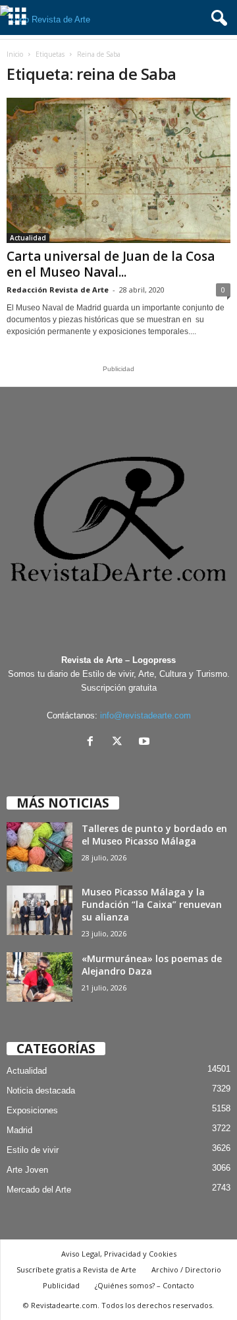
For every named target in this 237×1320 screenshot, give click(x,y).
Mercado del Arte (39, 1190)
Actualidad (28, 237)
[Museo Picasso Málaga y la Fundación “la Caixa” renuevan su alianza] (39, 910)
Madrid (19, 1130)
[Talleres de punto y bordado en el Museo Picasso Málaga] (39, 847)
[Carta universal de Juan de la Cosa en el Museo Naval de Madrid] (118, 170)
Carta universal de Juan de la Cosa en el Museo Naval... (111, 264)
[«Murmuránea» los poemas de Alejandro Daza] (39, 977)
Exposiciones (32, 1110)
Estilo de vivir (33, 1150)
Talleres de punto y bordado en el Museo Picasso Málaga (154, 834)
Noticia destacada (41, 1090)
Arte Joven (27, 1170)
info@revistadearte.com (145, 715)
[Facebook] (93, 742)
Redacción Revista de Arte (58, 290)
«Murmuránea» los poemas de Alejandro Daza (152, 964)
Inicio (15, 54)
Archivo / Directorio (186, 1269)
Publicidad (61, 1285)
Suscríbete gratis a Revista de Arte (76, 1269)
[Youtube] (146, 742)
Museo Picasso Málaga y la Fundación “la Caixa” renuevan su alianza (152, 904)
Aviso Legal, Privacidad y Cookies (118, 1254)
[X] (120, 742)
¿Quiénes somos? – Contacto (144, 1285)
